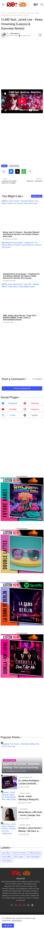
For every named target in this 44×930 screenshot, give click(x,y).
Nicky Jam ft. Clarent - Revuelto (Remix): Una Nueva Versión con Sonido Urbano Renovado (21, 234)
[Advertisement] (22, 63)
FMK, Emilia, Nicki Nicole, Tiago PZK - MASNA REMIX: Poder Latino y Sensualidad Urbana (20, 318)
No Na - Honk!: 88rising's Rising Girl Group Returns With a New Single (28, 798)
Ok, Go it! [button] (8, 926)
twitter (13, 415)
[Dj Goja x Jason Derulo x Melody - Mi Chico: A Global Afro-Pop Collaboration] (9, 830)
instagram (34, 409)
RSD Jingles (18, 857)
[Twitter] (17, 171)
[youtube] (20, 905)
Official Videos (35, 853)
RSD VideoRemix (33, 857)
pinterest (35, 403)
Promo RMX (6, 857)
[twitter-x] (28, 905)
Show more (37, 196)
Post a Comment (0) (22, 388)
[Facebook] (11, 171)
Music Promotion (19, 853)
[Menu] (3, 4)
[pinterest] (15, 905)
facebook (12, 403)
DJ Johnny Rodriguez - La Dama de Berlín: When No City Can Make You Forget (30, 782)
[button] (35, 4)
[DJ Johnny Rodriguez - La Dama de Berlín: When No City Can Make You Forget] (9, 782)
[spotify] (32, 905)
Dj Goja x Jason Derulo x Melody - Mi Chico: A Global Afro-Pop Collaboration (30, 830)
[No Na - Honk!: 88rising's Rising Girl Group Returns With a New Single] (9, 798)
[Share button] (30, 171)
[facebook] (11, 905)
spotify (34, 415)
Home (3, 13)
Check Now (16, 920)
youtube (12, 409)
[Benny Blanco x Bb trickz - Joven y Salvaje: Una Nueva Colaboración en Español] (9, 814)
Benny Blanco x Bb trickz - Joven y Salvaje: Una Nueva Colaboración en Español (30, 814)
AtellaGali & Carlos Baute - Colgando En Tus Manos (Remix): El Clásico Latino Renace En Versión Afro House (21, 276)
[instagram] (24, 905)
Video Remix (11, 13)
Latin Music (6, 853)
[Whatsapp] (23, 171)
